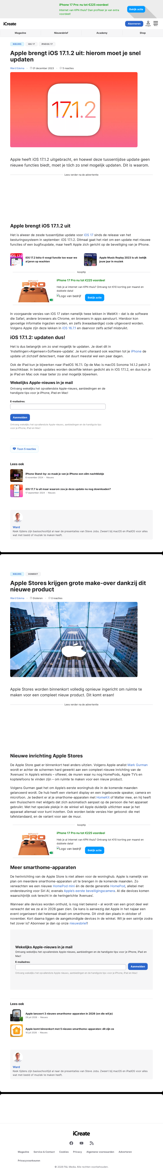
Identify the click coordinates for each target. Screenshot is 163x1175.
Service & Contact (44, 1151)
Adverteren (125, 1151)
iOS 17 (31, 44)
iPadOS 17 (47, 44)
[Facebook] (71, 1144)
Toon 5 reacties (26, 449)
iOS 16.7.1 (69, 328)
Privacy (77, 1151)
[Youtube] (81, 1144)
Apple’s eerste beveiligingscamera (89, 891)
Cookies (64, 1151)
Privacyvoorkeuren (29, 1160)
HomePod (117, 886)
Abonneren (134, 23)
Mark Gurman (138, 765)
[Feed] (92, 1144)
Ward (17, 68)
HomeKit (33, 574)
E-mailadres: (17, 401)
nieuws (17, 44)
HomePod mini (64, 886)
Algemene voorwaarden (100, 1151)
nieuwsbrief (78, 923)
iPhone (136, 351)
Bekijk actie (136, 9)
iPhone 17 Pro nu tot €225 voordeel (81, 280)
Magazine (23, 1151)
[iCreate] (10, 23)
